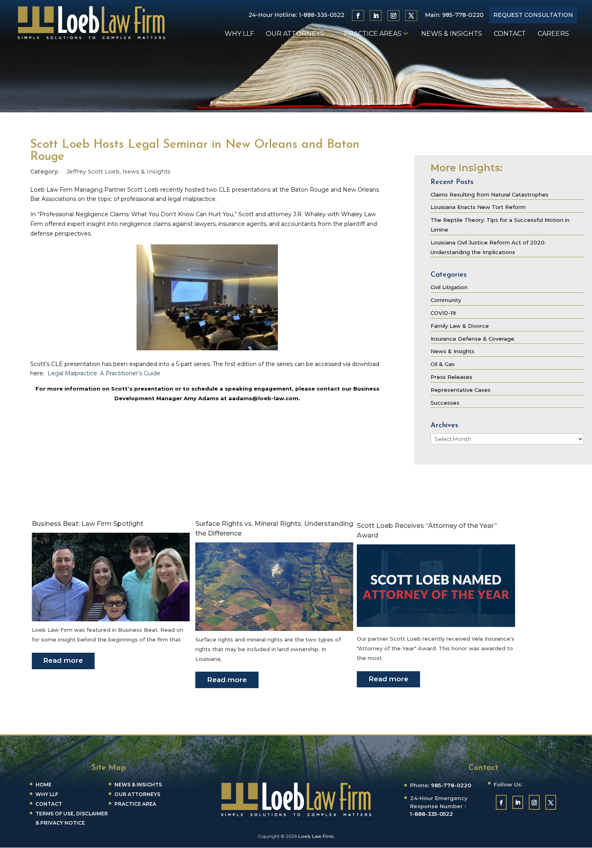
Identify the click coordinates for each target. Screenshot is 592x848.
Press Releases (451, 377)
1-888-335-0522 (321, 15)
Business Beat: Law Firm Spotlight (87, 523)
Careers (553, 34)
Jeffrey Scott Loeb (93, 171)
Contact (510, 34)
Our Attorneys (295, 34)
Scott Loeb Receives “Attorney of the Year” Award (427, 530)
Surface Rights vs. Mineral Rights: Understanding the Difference (274, 528)
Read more (63, 660)
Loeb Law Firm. (316, 836)
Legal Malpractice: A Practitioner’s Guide (104, 373)
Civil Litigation (449, 287)
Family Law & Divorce (460, 326)
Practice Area (135, 804)
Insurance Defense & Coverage (472, 338)
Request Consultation (533, 15)
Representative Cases (461, 390)
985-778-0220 (463, 15)
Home (43, 785)
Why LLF (239, 34)
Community (446, 300)
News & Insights (451, 34)
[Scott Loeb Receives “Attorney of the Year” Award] (436, 625)
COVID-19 (443, 313)
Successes (445, 402)
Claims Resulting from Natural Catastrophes (490, 194)
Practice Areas (373, 34)
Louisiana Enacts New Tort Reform (478, 207)
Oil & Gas (443, 364)
